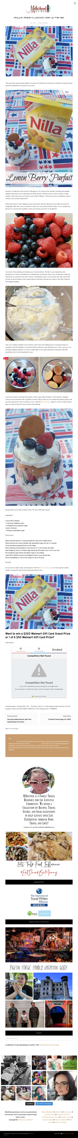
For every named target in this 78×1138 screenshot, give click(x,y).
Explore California (61, 1120)
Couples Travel (66, 1117)
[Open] (39, 1063)
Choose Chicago (60, 1122)
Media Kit (58, 1112)
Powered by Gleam (40, 696)
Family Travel (54, 1117)
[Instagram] (44, 1068)
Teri (34, 23)
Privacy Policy (50, 1114)
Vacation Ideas (47, 1120)
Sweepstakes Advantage (49, 1045)
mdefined (39, 1057)
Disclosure (68, 1112)
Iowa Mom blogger (35, 744)
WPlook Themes (69, 1133)
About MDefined (47, 1112)
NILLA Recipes (46, 402)
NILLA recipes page (46, 568)
